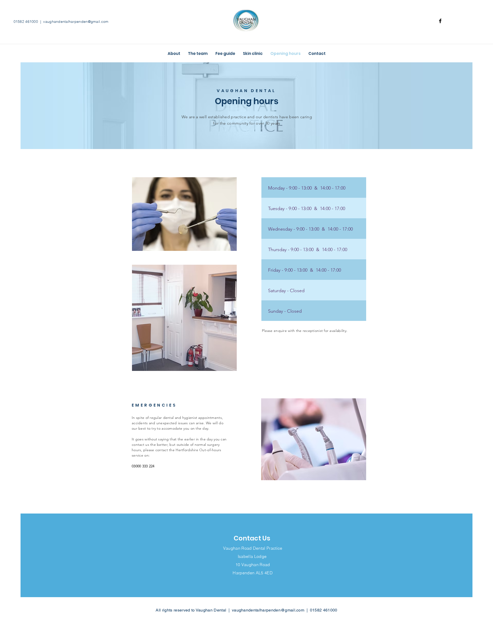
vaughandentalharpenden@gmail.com (75, 21)
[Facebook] (440, 21)
